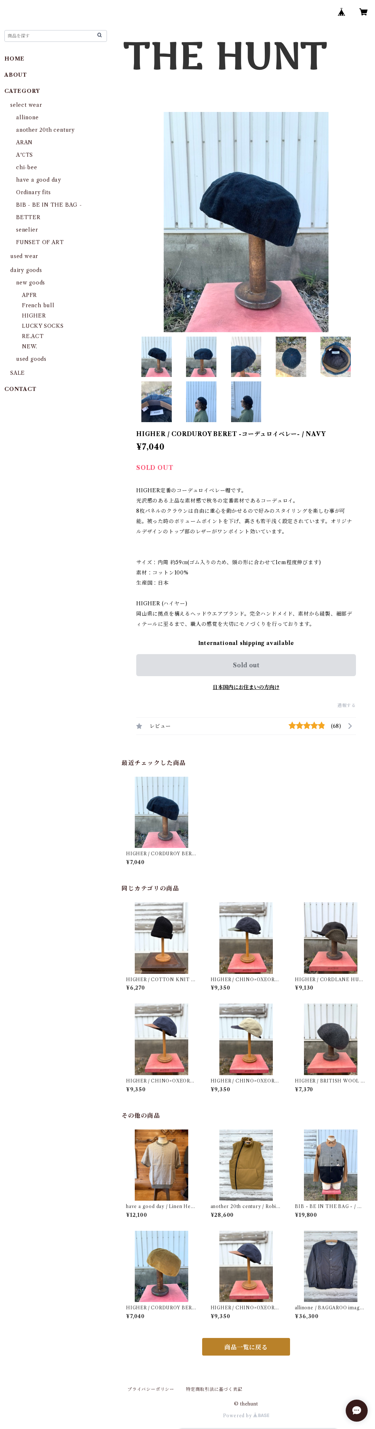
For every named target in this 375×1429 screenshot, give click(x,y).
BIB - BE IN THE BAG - (49, 205)
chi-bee (26, 167)
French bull (38, 305)
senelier (27, 229)
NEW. (29, 346)
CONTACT (20, 389)
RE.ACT (33, 336)
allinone (27, 117)
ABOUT (15, 75)
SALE (17, 373)
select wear (26, 105)
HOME (14, 58)
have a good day (38, 180)
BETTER (28, 217)
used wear (24, 256)
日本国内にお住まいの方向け (246, 687)
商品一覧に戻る (246, 1347)
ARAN (24, 142)
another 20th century (45, 130)
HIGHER (34, 315)
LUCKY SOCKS (43, 326)
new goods (30, 282)
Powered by (238, 1415)
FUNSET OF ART (40, 242)
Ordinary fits (33, 192)
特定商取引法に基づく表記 (214, 1389)
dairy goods (26, 270)
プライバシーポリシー (150, 1389)
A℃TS (24, 155)
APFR (29, 295)
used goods (31, 359)
